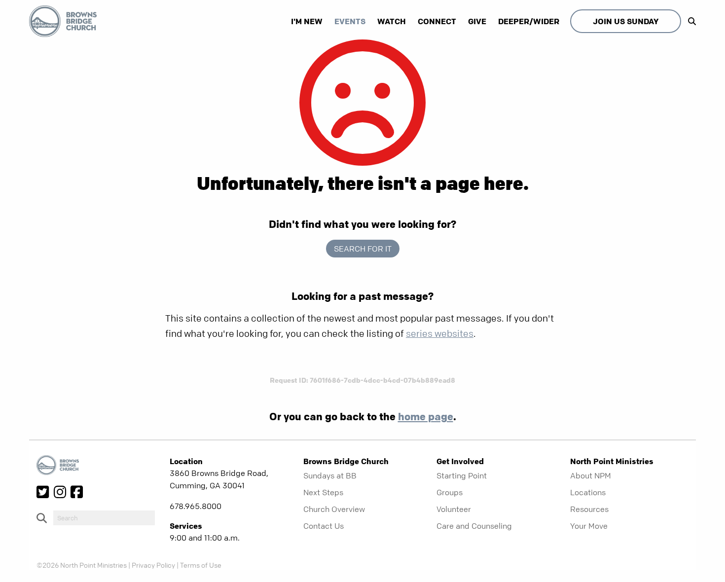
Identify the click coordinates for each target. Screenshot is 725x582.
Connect (437, 21)
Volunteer (453, 509)
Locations (588, 492)
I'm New (307, 21)
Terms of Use (200, 564)
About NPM (590, 475)
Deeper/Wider (528, 21)
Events (349, 21)
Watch (391, 21)
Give (477, 21)
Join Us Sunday (625, 21)
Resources (589, 509)
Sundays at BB (330, 475)
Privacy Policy (153, 564)
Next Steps (323, 492)
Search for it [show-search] (363, 249)
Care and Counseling (474, 526)
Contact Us (323, 526)
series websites (439, 333)
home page (425, 416)
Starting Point (461, 475)
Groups (449, 492)
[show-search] (689, 21)
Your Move (589, 526)
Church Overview (334, 509)
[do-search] (104, 517)
